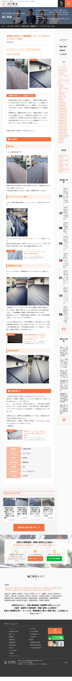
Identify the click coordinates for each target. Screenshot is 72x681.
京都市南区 (62, 105)
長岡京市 (61, 139)
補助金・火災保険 (63, 89)
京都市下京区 (62, 130)
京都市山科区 (36, 49)
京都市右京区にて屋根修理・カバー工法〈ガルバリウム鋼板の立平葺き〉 (65, 260)
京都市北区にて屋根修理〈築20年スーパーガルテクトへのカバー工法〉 (65, 243)
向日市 (61, 136)
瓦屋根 (61, 86)
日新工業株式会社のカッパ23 (30, 238)
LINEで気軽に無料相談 (54, 558)
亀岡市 (66, 136)
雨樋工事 (61, 93)
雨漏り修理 (63, 46)
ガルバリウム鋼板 (63, 82)
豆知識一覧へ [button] (64, 419)
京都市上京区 (62, 127)
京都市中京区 (62, 111)
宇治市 (61, 142)
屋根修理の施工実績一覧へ (28, 527)
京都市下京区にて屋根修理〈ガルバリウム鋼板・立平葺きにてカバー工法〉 (65, 277)
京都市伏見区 (62, 108)
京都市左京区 (62, 124)
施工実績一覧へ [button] (64, 329)
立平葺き (61, 73)
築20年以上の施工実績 (13, 54)
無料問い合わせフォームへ (35, 558)
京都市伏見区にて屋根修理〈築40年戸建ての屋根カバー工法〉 (65, 228)
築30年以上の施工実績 (63, 161)
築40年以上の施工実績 (63, 166)
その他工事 (63, 54)
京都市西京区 (62, 115)
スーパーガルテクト (20, 49)
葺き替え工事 (62, 70)
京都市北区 (62, 102)
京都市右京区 (62, 118)
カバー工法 (10, 49)
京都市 (29, 49)
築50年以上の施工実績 (63, 170)
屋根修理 (62, 50)
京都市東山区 (62, 121)
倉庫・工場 (62, 96)
